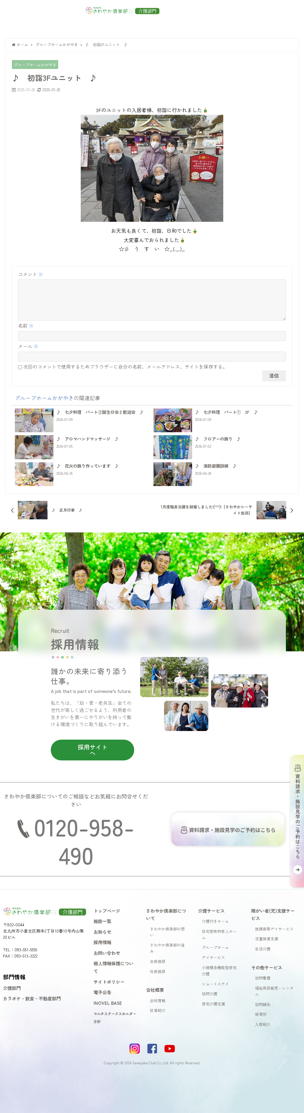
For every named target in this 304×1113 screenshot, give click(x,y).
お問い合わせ (107, 952)
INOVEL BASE (108, 1002)
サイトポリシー (109, 981)
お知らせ (102, 931)
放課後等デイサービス (274, 929)
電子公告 (102, 992)
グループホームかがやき (35, 64)
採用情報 (102, 942)
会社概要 (155, 989)
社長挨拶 (157, 971)
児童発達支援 (266, 938)
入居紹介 (262, 1024)
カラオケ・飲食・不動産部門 (32, 998)
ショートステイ (215, 984)
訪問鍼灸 (262, 1004)
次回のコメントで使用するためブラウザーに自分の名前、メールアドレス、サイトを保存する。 (125, 366)
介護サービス (211, 910)
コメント (30, 274)
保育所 (261, 1014)
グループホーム (215, 947)
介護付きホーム (215, 921)
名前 (26, 325)
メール (28, 346)
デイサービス (213, 957)
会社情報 (157, 1000)
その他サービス (266, 967)
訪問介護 (209, 993)
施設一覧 (102, 921)
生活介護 (262, 949)
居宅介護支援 (213, 1004)
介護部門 (12, 988)
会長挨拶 (157, 961)
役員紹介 (157, 1010)
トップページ (107, 910)
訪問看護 (262, 978)
